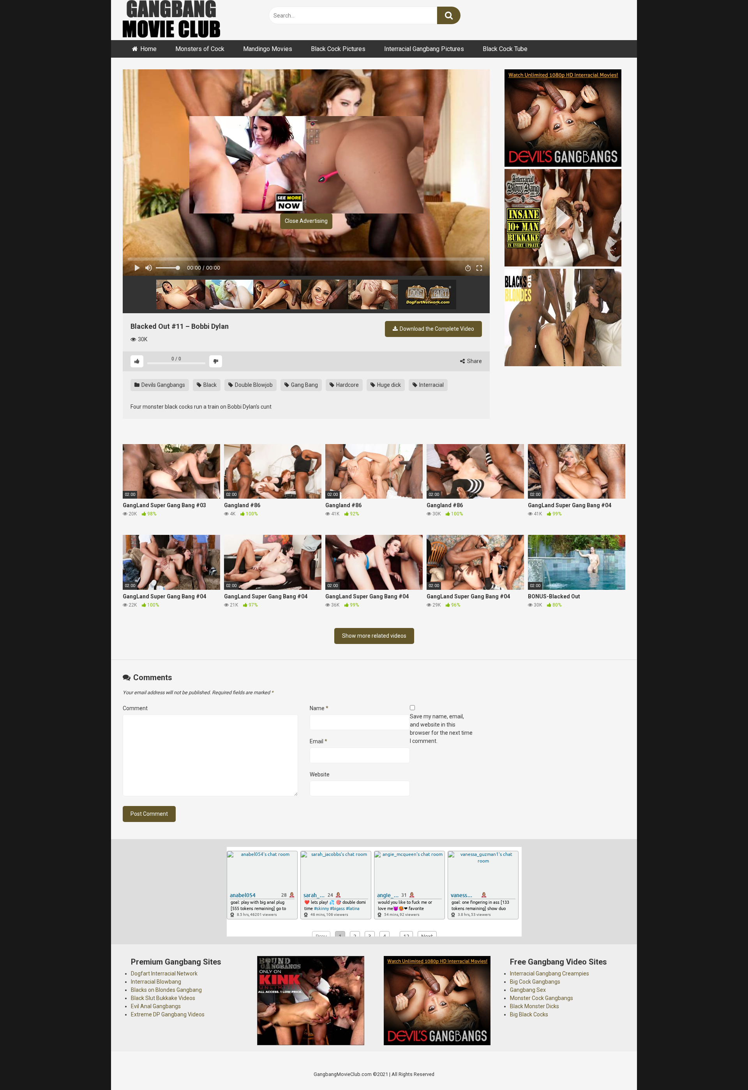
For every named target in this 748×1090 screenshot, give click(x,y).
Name (319, 708)
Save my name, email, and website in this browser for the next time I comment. (441, 728)
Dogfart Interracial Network (164, 973)
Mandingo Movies (267, 49)
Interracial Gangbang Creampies (549, 973)
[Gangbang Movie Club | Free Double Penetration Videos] (171, 20)
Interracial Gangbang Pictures (424, 49)
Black (209, 385)
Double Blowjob (253, 385)
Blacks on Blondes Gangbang (166, 990)
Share (474, 361)
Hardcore (347, 385)
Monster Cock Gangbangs (541, 998)
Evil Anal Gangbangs (156, 1006)
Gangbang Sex (528, 990)
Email (318, 741)
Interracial (431, 385)
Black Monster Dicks (534, 1006)
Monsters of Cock (199, 49)
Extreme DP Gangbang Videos (168, 1014)
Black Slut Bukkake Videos (163, 998)
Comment (135, 708)
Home (148, 49)
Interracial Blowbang (156, 982)
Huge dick (388, 385)
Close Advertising (306, 221)
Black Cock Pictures (338, 49)
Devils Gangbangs (162, 385)
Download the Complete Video (436, 329)
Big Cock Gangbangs (535, 982)
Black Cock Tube (505, 49)
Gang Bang (304, 385)
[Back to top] (721, 1066)
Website (320, 774)
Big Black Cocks (529, 1014)
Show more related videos (374, 636)
